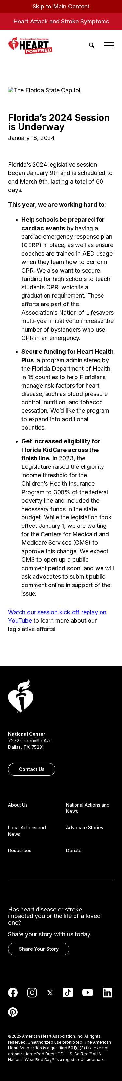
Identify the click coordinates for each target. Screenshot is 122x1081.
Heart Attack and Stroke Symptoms (61, 21)
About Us (18, 804)
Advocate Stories (84, 827)
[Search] (91, 45)
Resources (19, 850)
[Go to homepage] (20, 697)
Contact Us (32, 769)
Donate (74, 850)
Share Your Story (39, 949)
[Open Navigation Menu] (109, 45)
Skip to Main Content (61, 6)
